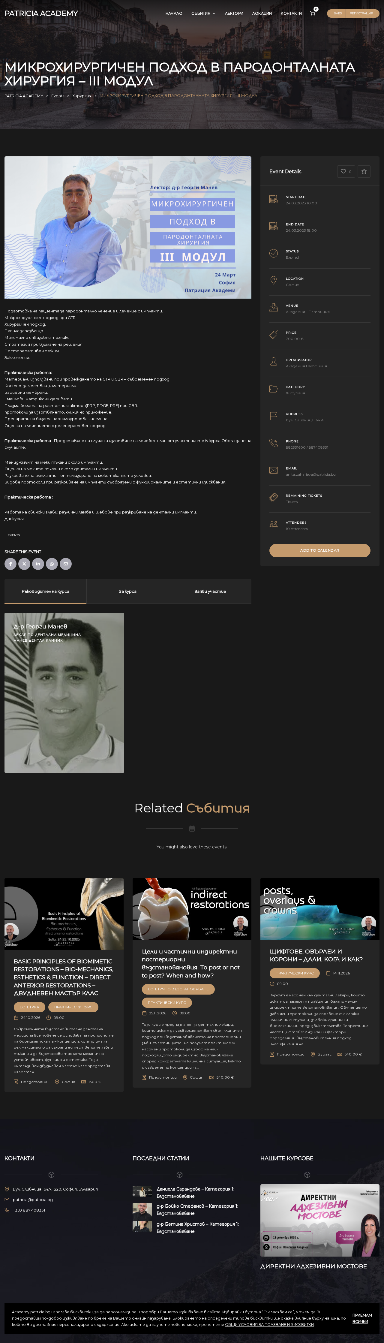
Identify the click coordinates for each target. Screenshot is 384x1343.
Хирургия (295, 393)
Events (14, 535)
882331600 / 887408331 (307, 447)
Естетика (29, 1007)
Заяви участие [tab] (210, 591)
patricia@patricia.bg (33, 1199)
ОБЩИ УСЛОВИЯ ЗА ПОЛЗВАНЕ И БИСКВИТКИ (269, 1324)
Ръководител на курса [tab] (45, 591)
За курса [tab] (127, 591)
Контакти (291, 13)
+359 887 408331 (29, 1210)
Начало (174, 13)
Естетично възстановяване (178, 989)
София (292, 284)
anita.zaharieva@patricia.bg (311, 474)
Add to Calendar (320, 550)
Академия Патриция (306, 366)
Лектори (234, 13)
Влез (338, 13)
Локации (262, 13)
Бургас (325, 1054)
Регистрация (361, 13)
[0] (312, 13)
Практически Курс (73, 1007)
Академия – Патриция (308, 311)
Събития (200, 13)
